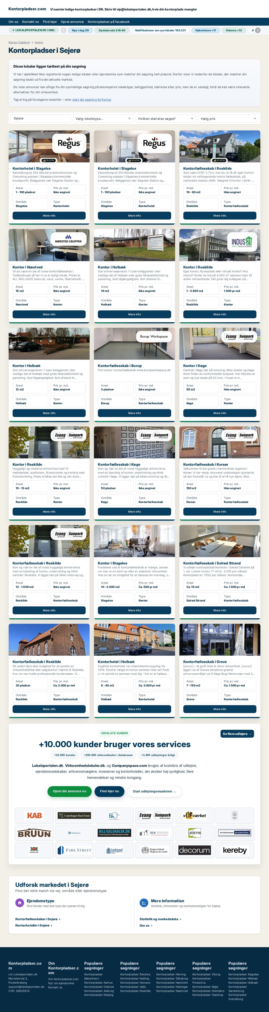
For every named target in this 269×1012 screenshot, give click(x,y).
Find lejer (50, 22)
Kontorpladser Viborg (206, 974)
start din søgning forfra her (91, 99)
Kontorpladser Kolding (134, 978)
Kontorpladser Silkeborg (172, 978)
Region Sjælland (19, 42)
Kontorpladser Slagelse (243, 974)
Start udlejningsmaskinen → (154, 791)
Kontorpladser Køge (205, 986)
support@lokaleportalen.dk (26, 986)
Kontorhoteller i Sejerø (32, 925)
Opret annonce (72, 22)
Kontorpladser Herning (171, 974)
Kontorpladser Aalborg (99, 990)
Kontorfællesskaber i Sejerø (36, 919)
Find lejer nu (109, 791)
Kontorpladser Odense (99, 986)
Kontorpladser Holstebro (208, 990)
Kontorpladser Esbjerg (98, 994)
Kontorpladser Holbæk (243, 982)
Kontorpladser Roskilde (135, 990)
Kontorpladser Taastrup (207, 994)
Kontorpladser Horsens (135, 982)
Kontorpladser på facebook (109, 22)
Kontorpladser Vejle (133, 986)
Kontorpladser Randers (135, 974)
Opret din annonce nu (69, 791)
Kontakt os (30, 22)
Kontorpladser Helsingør (172, 986)
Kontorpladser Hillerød (243, 978)
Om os (13, 22)
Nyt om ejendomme (61, 983)
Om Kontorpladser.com (63, 979)
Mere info (49, 215)
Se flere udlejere (237, 734)
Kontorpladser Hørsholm (172, 982)
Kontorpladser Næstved (172, 990)
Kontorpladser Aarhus (98, 982)
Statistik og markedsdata (159, 919)
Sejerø (39, 42)
